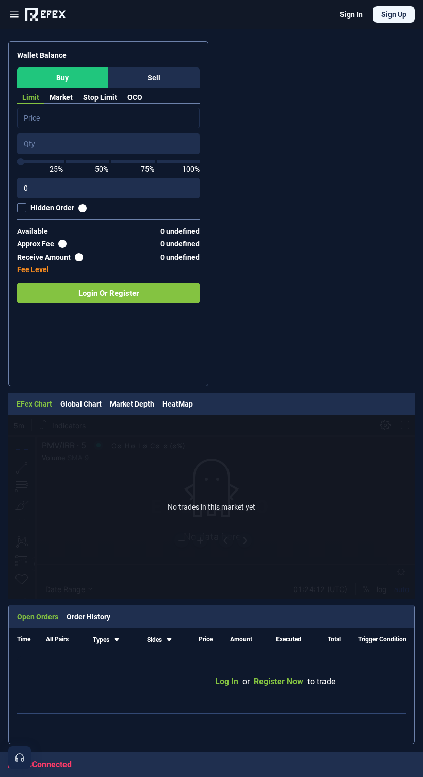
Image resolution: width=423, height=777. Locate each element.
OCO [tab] (134, 97)
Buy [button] (62, 78)
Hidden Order (52, 208)
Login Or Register (108, 293)
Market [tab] (61, 97)
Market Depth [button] (132, 404)
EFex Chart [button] (34, 404)
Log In (226, 681)
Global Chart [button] (81, 404)
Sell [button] (154, 78)
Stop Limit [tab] (100, 97)
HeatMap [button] (177, 404)
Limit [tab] (30, 97)
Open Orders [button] (37, 617)
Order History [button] (88, 617)
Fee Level (33, 269)
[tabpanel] (108, 205)
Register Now (278, 681)
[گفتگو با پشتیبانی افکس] (19, 757)
